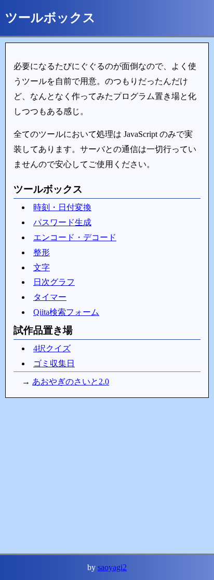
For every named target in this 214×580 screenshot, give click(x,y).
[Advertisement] (107, 475)
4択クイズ (52, 348)
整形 (41, 252)
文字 (41, 267)
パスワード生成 (62, 222)
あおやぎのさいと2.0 (70, 381)
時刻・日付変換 (62, 207)
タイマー (49, 297)
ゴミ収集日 (54, 363)
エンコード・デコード (74, 237)
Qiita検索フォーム (66, 312)
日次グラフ (54, 282)
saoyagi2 (112, 567)
